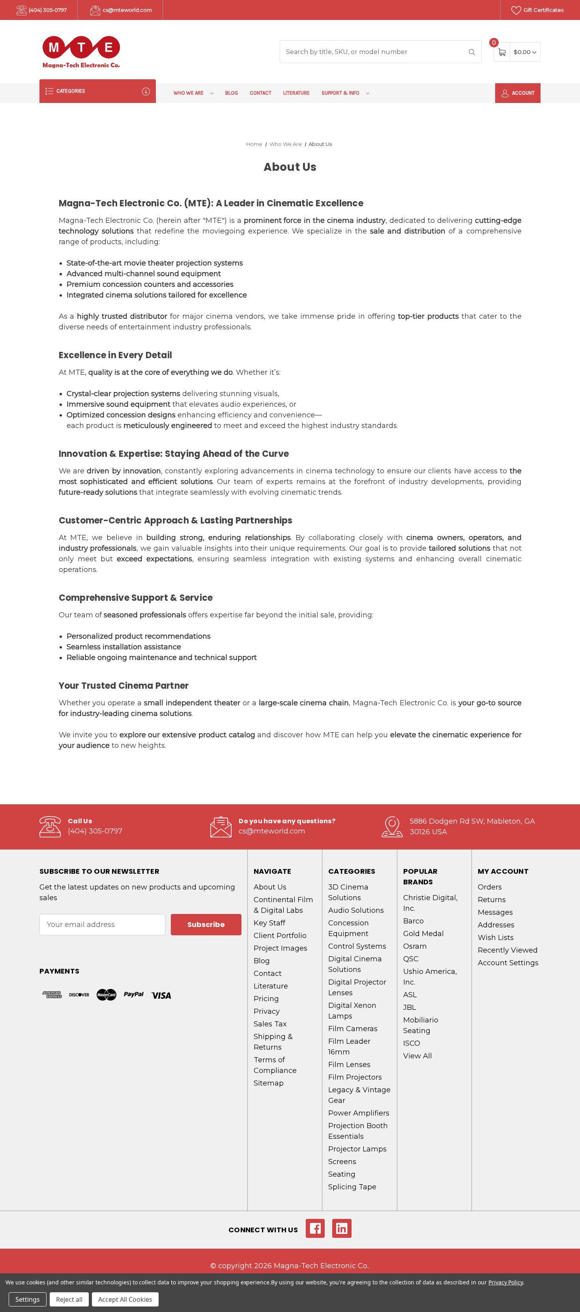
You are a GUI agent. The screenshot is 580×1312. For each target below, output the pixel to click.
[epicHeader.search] (472, 51)
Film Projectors (355, 1077)
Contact (260, 93)
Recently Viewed (508, 950)
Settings (27, 1299)
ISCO (411, 1043)
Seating (341, 1174)
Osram (415, 946)
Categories (70, 91)
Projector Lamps (357, 1149)
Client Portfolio (280, 935)
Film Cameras (353, 1028)
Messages (495, 912)
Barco (413, 921)
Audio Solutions (356, 910)
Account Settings (508, 963)
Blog (231, 93)
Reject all (69, 1299)
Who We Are (189, 93)
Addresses (496, 925)
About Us (270, 887)
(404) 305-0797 (47, 10)
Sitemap (269, 1083)
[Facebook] (315, 1228)
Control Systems (357, 946)
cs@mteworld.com (126, 10)
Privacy (267, 1011)
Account (523, 93)
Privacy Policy (505, 1282)
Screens (342, 1161)
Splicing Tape (352, 1187)
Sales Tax (270, 1024)
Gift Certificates (542, 10)
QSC (411, 959)
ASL (410, 995)
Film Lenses (349, 1064)
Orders (490, 887)
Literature (296, 93)
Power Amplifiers (358, 1113)
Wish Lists (496, 937)
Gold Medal (423, 933)
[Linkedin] (342, 1228)
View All (417, 1056)
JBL (409, 1007)
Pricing (266, 998)
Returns (492, 899)
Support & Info (341, 93)
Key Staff (269, 923)
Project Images (280, 948)
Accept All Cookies (125, 1299)
